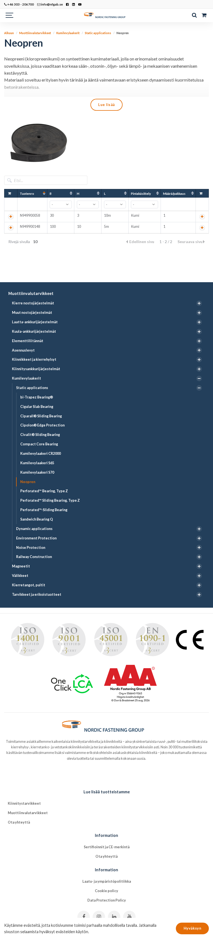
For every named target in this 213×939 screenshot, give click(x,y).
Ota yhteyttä (19, 822)
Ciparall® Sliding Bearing (41, 416)
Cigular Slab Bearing (36, 407)
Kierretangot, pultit (28, 585)
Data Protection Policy (106, 900)
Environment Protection (36, 538)
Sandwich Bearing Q (36, 519)
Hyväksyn (192, 928)
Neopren (27, 482)
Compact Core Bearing (39, 444)
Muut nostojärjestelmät (32, 313)
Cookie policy (106, 891)
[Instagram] (99, 917)
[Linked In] (114, 917)
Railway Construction (34, 557)
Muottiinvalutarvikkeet (31, 293)
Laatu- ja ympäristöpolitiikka (106, 881)
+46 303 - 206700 (20, 4)
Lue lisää (106, 104)
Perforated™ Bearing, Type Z (44, 491)
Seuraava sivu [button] (190, 241)
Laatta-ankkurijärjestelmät (35, 322)
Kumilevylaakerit (26, 378)
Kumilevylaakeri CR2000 (40, 453)
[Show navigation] (9, 15)
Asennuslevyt (23, 350)
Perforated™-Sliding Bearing (43, 510)
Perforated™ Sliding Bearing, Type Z (50, 500)
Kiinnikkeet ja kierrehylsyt (34, 359)
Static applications (32, 388)
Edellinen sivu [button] (142, 241)
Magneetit (21, 566)
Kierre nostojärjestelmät (33, 303)
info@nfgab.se (51, 4)
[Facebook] (83, 917)
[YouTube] (129, 917)
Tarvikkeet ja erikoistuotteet (36, 594)
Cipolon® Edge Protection (42, 425)
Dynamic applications (34, 529)
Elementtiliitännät (27, 341)
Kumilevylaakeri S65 (37, 463)
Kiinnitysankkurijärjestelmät (36, 369)
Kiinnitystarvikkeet (24, 803)
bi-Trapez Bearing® (36, 397)
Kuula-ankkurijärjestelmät (34, 331)
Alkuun (9, 33)
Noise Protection (30, 548)
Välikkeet (20, 576)
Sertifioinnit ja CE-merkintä (107, 847)
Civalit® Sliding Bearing (40, 435)
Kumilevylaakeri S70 (37, 472)
